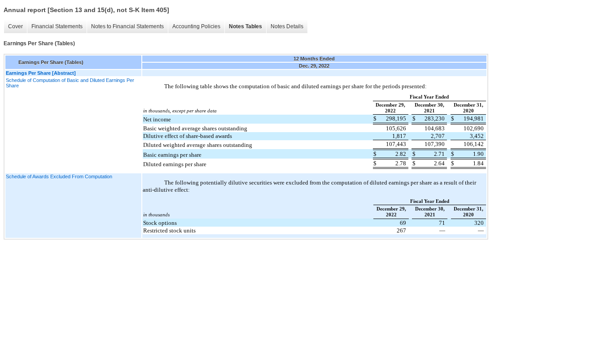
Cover (15, 26)
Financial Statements (57, 26)
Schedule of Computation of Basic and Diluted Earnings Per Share (70, 82)
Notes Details (287, 26)
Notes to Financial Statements (127, 26)
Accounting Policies (196, 26)
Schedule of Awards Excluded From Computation (59, 176)
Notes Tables (245, 26)
